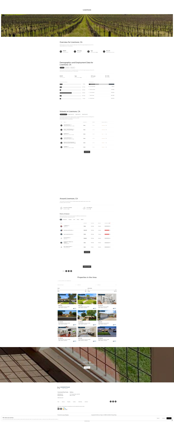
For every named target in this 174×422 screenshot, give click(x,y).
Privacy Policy (113, 414)
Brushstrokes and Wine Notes (68, 230)
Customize (163, 418)
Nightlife (82, 219)
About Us (63, 401)
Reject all (158, 418)
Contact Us (86, 401)
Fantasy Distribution (67, 237)
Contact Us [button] (87, 367)
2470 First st (65, 226)
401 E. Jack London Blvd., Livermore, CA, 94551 (70, 143)
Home (58, 401)
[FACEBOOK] (111, 401)
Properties (68, 401)
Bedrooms (99, 284)
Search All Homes (87, 266)
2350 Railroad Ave (66, 243)
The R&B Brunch (66, 225)
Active (74, 219)
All (61, 219)
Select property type (60, 284)
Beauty (78, 219)
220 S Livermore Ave (67, 247)
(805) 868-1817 (60, 394)
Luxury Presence (65, 414)
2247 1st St (65, 238)
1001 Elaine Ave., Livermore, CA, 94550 (69, 147)
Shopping (70, 219)
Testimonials (80, 401)
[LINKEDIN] (113, 401)
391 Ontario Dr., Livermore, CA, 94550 (68, 130)
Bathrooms (79, 284)
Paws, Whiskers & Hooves (67, 246)
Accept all (169, 418)
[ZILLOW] (115, 401)
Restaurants (65, 219)
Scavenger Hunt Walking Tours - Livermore (68, 242)
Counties (74, 401)
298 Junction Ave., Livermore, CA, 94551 (69, 134)
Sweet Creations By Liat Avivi (68, 234)
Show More (87, 151)
